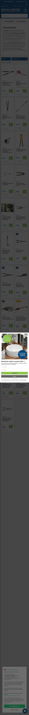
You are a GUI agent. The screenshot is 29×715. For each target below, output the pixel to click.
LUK (14, 376)
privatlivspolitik (23, 380)
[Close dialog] (27, 335)
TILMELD (14, 373)
